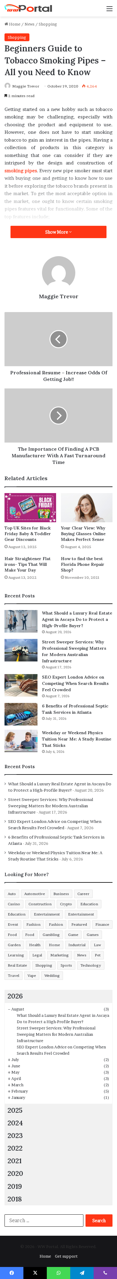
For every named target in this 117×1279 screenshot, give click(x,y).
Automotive (34, 893)
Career (83, 893)
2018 (15, 1199)
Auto (12, 893)
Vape (32, 975)
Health (34, 945)
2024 (15, 1122)
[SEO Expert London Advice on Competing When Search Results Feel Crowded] (21, 685)
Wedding (52, 975)
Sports (66, 965)
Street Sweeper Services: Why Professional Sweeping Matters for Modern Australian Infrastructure (50, 805)
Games (93, 934)
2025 (15, 1110)
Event (13, 924)
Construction (40, 904)
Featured (79, 924)
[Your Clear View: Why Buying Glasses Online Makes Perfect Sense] (86, 507)
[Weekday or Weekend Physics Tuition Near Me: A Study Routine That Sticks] (21, 741)
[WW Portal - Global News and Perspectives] (28, 8)
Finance (102, 924)
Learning (16, 955)
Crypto (66, 904)
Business (61, 893)
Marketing (59, 955)
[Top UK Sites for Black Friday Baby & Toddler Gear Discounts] (30, 507)
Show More (57, 232)
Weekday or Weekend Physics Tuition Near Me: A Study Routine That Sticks (76, 739)
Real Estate (17, 965)
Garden (14, 945)
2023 (15, 1135)
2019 (15, 1186)
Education (89, 904)
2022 (15, 1148)
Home (14, 24)
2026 (15, 996)
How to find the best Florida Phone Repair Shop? (82, 564)
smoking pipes (20, 170)
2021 (15, 1160)
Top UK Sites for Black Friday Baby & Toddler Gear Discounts (27, 533)
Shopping (48, 24)
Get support (66, 1256)
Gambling (51, 934)
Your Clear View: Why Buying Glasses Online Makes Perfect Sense (83, 533)
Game (73, 934)
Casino (14, 904)
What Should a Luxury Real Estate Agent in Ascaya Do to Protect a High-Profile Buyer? (77, 619)
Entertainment (47, 914)
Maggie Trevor (25, 86)
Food (12, 934)
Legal (37, 955)
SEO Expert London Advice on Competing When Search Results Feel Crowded (75, 683)
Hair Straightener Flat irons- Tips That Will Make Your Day (27, 564)
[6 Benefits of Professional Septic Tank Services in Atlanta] (21, 714)
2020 (15, 1173)
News (29, 24)
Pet (97, 955)
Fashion (33, 924)
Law (97, 945)
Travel (13, 975)
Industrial (77, 945)
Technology (90, 965)
